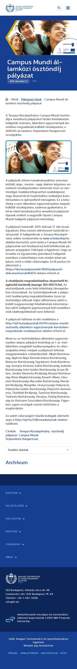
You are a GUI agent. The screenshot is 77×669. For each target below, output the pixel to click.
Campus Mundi (28, 435)
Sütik (63, 653)
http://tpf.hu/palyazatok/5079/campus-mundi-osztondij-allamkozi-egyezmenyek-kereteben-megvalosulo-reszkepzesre (37, 327)
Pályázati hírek (31, 99)
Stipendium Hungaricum (22, 438)
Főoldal (13, 653)
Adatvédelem (49, 653)
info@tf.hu (12, 602)
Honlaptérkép (29, 653)
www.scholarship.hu (56, 238)
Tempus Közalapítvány (34, 431)
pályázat (11, 435)
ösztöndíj (57, 431)
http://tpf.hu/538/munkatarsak (36, 419)
